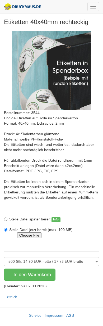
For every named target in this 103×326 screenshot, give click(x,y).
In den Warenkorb (31, 274)
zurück (12, 297)
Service (35, 315)
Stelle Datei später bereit (29, 219)
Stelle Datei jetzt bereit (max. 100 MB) (41, 230)
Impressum (54, 315)
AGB (70, 315)
